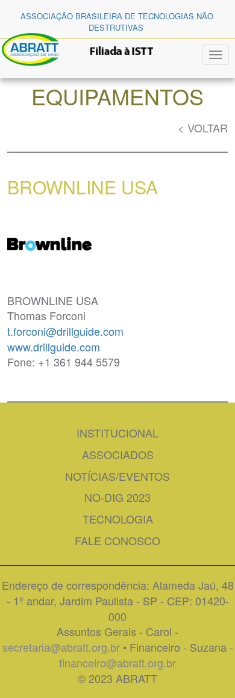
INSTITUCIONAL (117, 432)
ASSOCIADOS (118, 454)
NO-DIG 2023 (117, 497)
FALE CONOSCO (117, 540)
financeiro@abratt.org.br (117, 662)
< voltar (203, 127)
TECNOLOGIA (118, 519)
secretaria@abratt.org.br (61, 647)
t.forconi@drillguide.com (65, 331)
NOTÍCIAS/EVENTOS (117, 476)
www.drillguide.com (53, 346)
